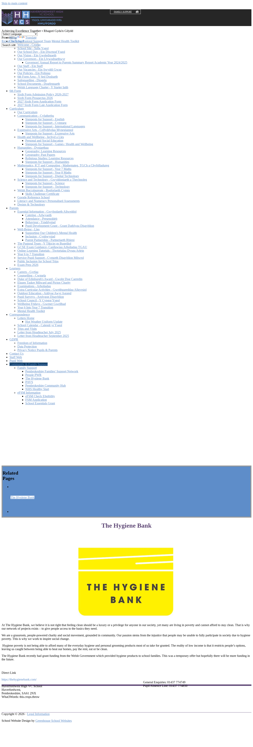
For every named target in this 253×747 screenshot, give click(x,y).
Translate (31, 37)
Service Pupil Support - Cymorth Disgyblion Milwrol (50, 257)
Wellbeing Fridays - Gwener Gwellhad (41, 304)
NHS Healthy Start (37, 389)
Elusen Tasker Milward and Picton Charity (44, 282)
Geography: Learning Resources (45, 151)
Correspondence (19, 314)
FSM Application (36, 399)
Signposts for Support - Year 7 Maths (48, 169)
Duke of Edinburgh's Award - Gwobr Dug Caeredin (49, 279)
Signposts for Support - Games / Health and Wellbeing (59, 144)
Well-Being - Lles (28, 229)
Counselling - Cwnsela (31, 275)
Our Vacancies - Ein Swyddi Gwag (39, 69)
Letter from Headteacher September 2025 (43, 336)
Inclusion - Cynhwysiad (40, 236)
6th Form (15, 91)
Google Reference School (33, 197)
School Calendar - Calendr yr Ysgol (39, 325)
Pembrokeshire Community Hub (45, 385)
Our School (16, 41)
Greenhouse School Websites (53, 720)
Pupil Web (16, 360)
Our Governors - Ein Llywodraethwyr (41, 59)
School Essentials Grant (40, 403)
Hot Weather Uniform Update (43, 321)
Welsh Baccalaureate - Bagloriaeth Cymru (43, 190)
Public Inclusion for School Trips (38, 261)
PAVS (29, 382)
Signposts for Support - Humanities (47, 162)
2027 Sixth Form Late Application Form (42, 105)
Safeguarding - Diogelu (32, 80)
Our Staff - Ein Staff (30, 66)
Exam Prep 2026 (27, 264)
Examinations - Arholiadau (34, 286)
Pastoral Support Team (37, 41)
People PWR (33, 375)
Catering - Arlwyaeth (38, 215)
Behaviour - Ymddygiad (40, 222)
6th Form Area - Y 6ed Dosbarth (37, 76)
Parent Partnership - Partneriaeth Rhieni (50, 240)
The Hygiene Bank (37, 378)
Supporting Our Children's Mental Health (51, 233)
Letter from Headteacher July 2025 (39, 332)
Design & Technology (31, 204)
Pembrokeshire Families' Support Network (51, 371)
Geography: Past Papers (40, 154)
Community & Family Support (28, 364)
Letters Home (25, 318)
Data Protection (27, 346)
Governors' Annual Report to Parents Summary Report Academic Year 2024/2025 (76, 62)
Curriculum (16, 108)
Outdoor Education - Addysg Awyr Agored (44, 293)
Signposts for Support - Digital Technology (52, 176)
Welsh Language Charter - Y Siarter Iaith (42, 87)
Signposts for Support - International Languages (55, 126)
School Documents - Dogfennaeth (38, 83)
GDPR (13, 339)
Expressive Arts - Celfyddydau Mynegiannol (45, 130)
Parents (14, 208)
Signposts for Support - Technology (47, 186)
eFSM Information (29, 392)
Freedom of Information (32, 343)
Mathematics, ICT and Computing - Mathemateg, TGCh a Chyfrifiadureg (63, 165)
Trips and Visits (27, 328)
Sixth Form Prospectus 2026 (35, 98)
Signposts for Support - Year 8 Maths (48, 172)
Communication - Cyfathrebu (35, 115)
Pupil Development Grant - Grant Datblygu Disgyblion (59, 225)
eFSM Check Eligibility (40, 396)
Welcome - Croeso (29, 44)
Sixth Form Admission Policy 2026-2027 (43, 94)
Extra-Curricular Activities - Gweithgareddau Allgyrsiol (52, 289)
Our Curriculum (27, 112)
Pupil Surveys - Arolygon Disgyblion (40, 296)
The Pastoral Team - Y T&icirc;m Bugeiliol (44, 243)
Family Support (123, 11)
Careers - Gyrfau (27, 272)
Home (13, 37)
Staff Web (15, 357)
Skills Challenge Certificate (42, 193)
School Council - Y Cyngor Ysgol (38, 300)
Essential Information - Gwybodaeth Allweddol (46, 211)
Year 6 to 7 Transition (30, 254)
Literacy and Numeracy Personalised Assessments (48, 201)
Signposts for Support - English (44, 119)
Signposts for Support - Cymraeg (45, 122)
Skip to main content (14, 3)
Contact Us (16, 353)
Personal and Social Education (44, 140)
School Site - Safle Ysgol (33, 48)
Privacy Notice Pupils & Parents (37, 350)
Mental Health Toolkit (65, 41)
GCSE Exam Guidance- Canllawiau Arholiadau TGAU (52, 247)
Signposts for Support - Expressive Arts (50, 133)
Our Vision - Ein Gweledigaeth (36, 55)
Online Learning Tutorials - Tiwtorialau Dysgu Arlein (50, 250)
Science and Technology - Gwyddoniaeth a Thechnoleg (52, 179)
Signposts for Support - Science (45, 183)
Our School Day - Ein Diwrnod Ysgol (41, 51)
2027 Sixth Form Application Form (39, 101)
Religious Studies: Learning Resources (49, 158)
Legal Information (38, 714)
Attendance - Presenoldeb (41, 218)
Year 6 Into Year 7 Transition (35, 307)
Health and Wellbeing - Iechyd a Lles (40, 137)
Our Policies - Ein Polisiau (33, 73)
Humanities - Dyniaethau (33, 147)
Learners (14, 268)
